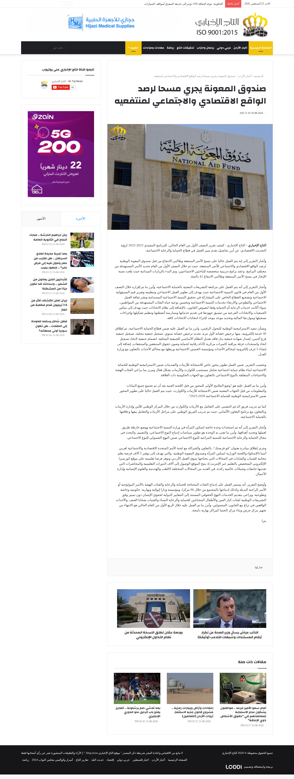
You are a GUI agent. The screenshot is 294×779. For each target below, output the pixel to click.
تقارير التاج (82, 759)
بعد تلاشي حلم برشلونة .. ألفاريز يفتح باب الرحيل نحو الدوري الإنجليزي (138, 712)
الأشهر (41, 218)
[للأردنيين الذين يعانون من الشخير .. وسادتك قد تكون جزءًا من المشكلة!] (82, 285)
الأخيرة (80, 218)
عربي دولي (224, 47)
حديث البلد (97, 759)
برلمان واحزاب (205, 47)
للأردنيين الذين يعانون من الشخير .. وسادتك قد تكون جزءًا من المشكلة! (48, 284)
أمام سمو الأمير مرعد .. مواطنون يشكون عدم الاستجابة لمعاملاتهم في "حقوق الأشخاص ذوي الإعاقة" (243, 714)
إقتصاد (110, 759)
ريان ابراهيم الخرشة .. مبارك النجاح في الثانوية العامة (48, 237)
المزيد (134, 47)
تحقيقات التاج (185, 47)
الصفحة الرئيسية (261, 47)
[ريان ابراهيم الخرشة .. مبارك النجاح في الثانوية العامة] (82, 240)
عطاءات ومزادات (153, 47)
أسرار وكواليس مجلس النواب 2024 (52, 759)
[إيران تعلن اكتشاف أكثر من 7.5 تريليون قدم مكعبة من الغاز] (82, 306)
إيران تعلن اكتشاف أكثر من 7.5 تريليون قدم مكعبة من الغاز (48, 305)
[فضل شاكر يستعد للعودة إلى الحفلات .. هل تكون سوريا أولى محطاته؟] (82, 327)
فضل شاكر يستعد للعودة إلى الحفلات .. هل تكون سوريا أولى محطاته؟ (49, 326)
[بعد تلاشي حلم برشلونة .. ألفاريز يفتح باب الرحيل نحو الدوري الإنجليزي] (137, 688)
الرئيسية (259, 76)
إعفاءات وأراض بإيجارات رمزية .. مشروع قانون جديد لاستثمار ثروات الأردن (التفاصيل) (192, 712)
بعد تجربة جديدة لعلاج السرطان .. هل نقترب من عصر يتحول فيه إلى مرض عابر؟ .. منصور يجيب (50, 260)
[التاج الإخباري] (233, 24)
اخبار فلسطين (141, 759)
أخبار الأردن (240, 47)
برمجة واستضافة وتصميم (258, 766)
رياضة (170, 47)
